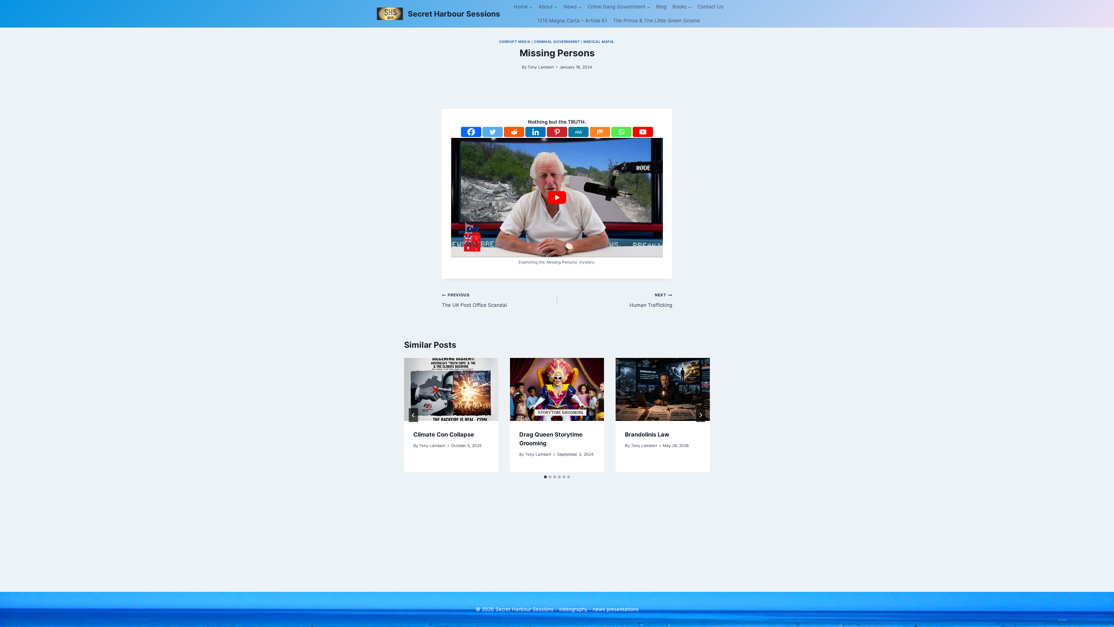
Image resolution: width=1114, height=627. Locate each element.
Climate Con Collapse (443, 434)
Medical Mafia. (599, 41)
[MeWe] (578, 132)
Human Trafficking (651, 300)
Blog (661, 7)
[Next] (700, 415)
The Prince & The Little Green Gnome (656, 21)
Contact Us (710, 7)
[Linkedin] (535, 132)
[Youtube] (643, 132)
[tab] (545, 476)
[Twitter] (492, 132)
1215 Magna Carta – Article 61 (572, 21)
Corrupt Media (515, 41)
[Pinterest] (557, 132)
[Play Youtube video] (557, 197)
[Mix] (600, 132)
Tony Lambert (541, 67)
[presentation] (451, 389)
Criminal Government (557, 41)
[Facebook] (471, 132)
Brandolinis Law (647, 434)
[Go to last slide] (413, 415)
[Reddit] (514, 132)
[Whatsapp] (621, 132)
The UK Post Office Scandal (474, 300)
